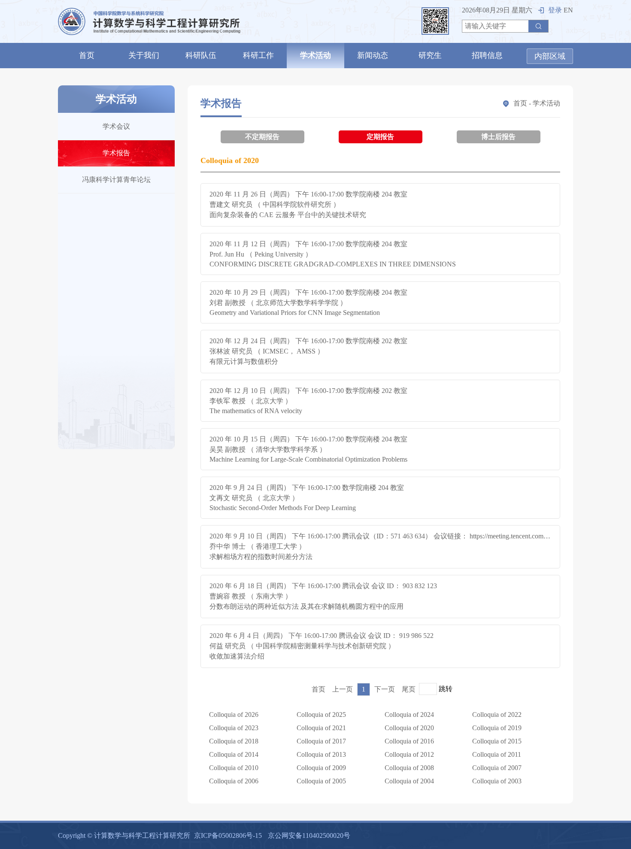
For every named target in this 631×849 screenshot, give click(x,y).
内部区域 (549, 56)
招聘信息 (487, 55)
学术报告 (116, 153)
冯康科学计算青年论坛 (116, 179)
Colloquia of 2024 (409, 714)
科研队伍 (200, 55)
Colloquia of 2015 (497, 741)
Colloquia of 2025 (321, 714)
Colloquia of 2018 (233, 741)
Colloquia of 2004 (409, 781)
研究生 (430, 55)
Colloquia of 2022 (497, 714)
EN (568, 10)
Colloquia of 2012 (409, 754)
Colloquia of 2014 (233, 754)
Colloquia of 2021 (321, 727)
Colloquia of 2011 (496, 754)
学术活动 (315, 55)
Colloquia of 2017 (321, 741)
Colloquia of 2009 (321, 767)
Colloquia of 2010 (233, 767)
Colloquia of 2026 (233, 714)
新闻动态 (372, 55)
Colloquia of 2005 (321, 781)
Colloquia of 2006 (233, 781)
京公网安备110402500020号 (309, 835)
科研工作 (258, 55)
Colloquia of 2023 (233, 727)
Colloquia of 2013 (321, 754)
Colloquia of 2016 (409, 741)
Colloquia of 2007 (497, 767)
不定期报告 (262, 136)
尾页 (409, 689)
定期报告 (380, 136)
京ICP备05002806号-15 (228, 835)
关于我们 (143, 55)
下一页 (384, 689)
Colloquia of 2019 (497, 727)
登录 (555, 10)
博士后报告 (498, 136)
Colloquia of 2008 (409, 767)
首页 (86, 55)
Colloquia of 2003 (497, 781)
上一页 (342, 689)
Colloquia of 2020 (409, 727)
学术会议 (116, 126)
